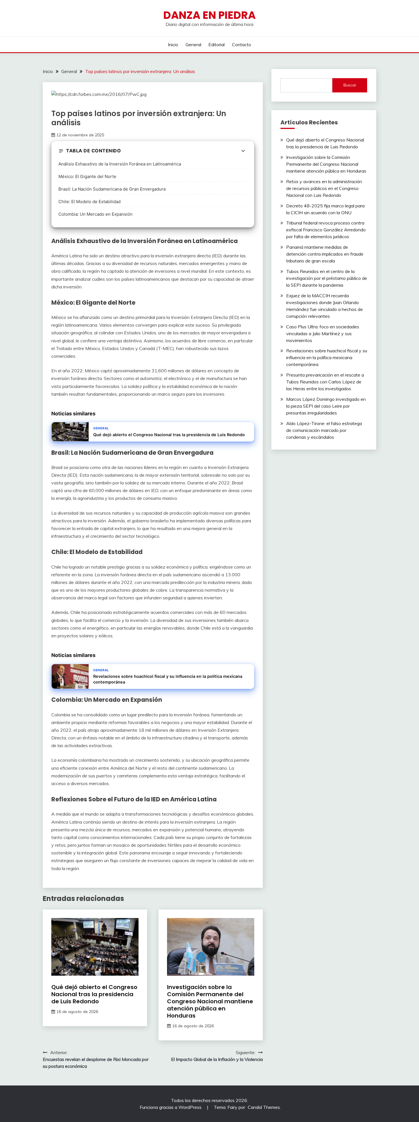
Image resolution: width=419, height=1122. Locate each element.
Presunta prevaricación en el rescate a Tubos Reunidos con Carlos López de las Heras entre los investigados (325, 381)
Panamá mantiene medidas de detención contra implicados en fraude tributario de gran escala (324, 254)
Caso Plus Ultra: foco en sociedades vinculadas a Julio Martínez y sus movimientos (322, 333)
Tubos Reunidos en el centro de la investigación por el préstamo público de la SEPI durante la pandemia (326, 278)
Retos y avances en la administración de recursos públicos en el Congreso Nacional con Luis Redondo (324, 188)
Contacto (241, 44)
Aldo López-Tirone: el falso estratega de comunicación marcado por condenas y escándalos (324, 430)
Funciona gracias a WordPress (171, 1107)
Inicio (173, 44)
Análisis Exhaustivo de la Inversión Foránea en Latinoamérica (119, 164)
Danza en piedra (209, 15)
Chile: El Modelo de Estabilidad (89, 201)
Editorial (216, 44)
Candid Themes (264, 1107)
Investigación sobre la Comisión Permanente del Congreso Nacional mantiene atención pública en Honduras (210, 1001)
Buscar (349, 85)
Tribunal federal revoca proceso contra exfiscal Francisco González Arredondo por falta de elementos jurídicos (326, 229)
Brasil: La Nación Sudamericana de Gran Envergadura (112, 189)
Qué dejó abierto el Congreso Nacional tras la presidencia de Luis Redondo (94, 994)
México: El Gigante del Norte (87, 176)
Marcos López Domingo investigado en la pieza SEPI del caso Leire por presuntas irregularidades (326, 406)
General (193, 44)
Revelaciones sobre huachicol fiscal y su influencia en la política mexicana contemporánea (326, 357)
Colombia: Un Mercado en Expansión (95, 214)
